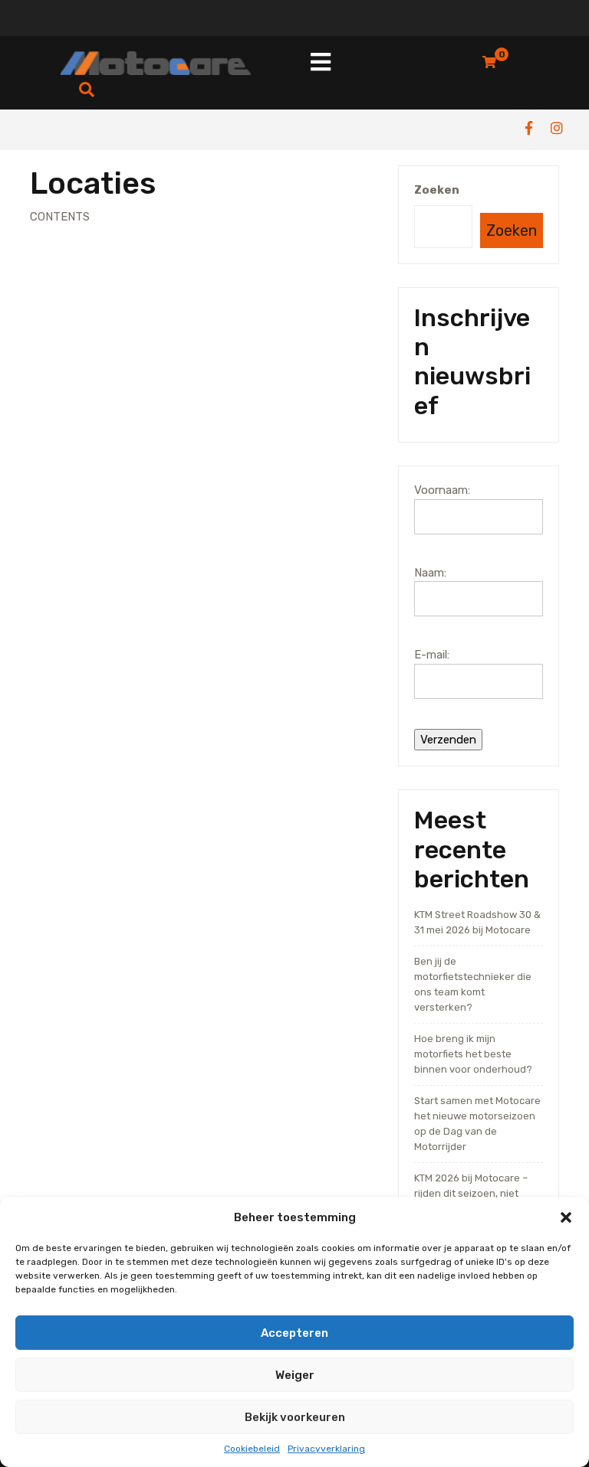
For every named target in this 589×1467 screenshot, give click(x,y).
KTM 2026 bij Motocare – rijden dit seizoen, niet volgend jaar (471, 1193)
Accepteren (294, 1333)
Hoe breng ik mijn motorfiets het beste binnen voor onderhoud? (473, 1054)
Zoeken (436, 190)
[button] (566, 1217)
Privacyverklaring (326, 1448)
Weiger (294, 1375)
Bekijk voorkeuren (295, 1417)
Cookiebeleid (252, 1448)
